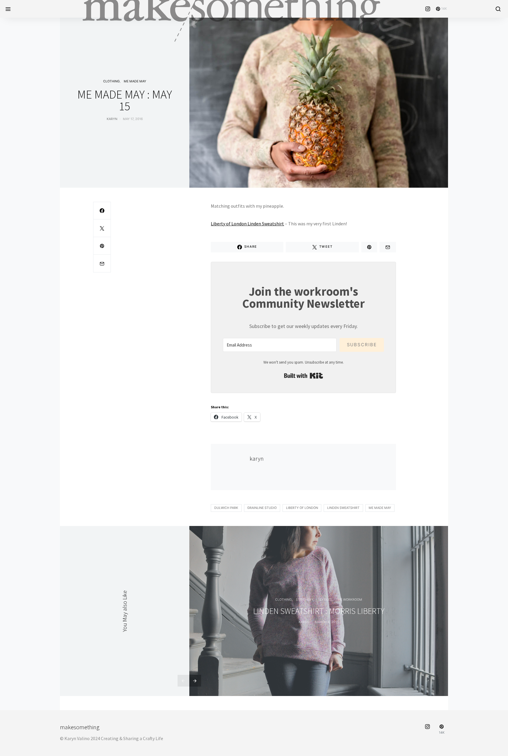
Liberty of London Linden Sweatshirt (247, 224)
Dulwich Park (226, 508)
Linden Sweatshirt (343, 508)
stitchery (304, 600)
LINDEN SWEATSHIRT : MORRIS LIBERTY (319, 611)
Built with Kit (303, 375)
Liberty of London (302, 508)
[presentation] (183, 681)
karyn (112, 119)
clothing (111, 81)
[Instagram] (427, 8)
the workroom (349, 600)
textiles (324, 600)
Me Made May (135, 81)
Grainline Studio (262, 508)
